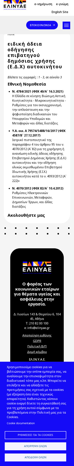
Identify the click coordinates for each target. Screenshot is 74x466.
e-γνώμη (62, 4)
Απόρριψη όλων (35, 446)
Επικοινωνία (40, 25)
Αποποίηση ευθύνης (37, 335)
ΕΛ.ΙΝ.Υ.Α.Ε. (37, 359)
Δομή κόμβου (37, 352)
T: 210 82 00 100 (37, 323)
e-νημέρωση (43, 4)
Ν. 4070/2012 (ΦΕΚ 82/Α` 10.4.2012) (37, 188)
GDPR (37, 341)
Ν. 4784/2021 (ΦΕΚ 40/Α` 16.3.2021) (37, 91)
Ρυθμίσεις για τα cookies (35, 435)
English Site (59, 12)
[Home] (16, 4)
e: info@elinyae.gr (37, 328)
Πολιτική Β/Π (37, 346)
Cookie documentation (21, 423)
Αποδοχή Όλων (35, 457)
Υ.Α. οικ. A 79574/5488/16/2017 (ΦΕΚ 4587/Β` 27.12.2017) (38, 133)
